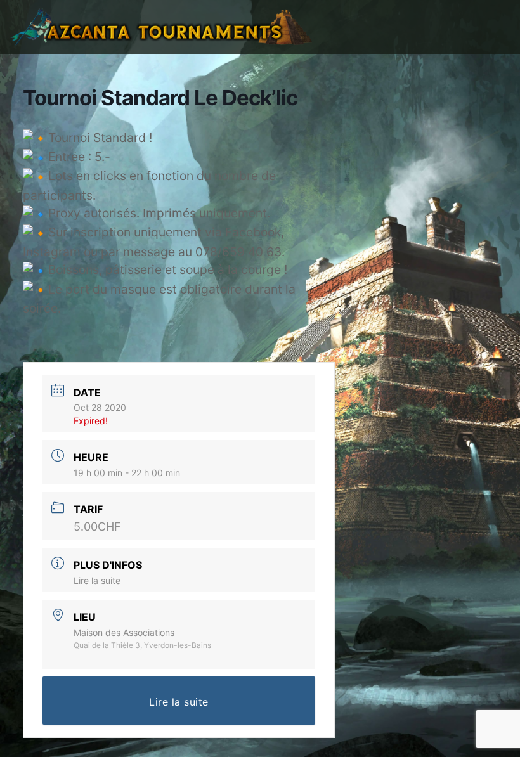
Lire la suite (97, 580)
